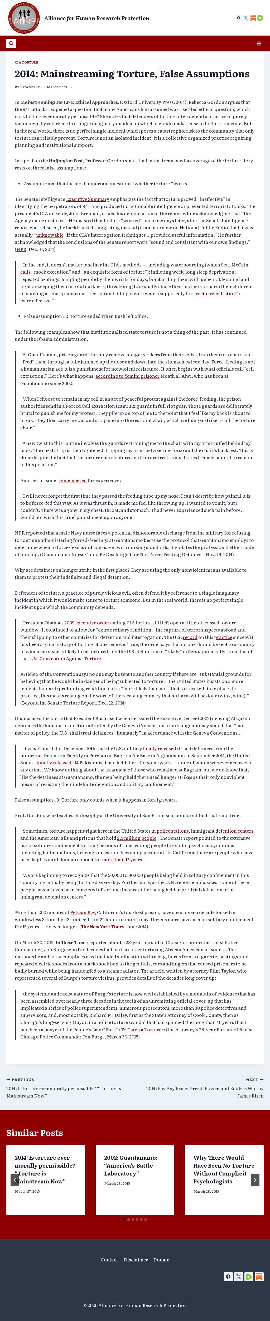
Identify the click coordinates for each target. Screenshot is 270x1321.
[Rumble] (248, 1276)
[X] (246, 18)
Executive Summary (87, 199)
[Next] (255, 1180)
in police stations (170, 830)
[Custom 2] (260, 18)
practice (223, 637)
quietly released (54, 762)
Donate (161, 1259)
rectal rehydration (216, 293)
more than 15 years (122, 859)
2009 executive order (86, 622)
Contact (109, 1259)
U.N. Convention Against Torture (64, 658)
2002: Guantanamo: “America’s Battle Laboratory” (130, 1165)
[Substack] (259, 1276)
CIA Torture (26, 62)
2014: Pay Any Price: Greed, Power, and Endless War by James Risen (205, 1088)
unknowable (49, 234)
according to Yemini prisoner (127, 375)
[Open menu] (259, 43)
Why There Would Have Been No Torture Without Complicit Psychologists (223, 1169)
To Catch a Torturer (142, 1029)
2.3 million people (136, 837)
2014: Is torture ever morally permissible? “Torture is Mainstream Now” (63, 1088)
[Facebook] (238, 18)
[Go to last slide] (15, 1180)
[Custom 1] (253, 18)
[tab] (124, 1219)
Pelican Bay (82, 912)
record (190, 637)
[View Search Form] (11, 43)
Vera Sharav (30, 86)
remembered (73, 480)
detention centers (234, 830)
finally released (159, 748)
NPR (21, 249)
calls (25, 271)
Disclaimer (136, 1259)
